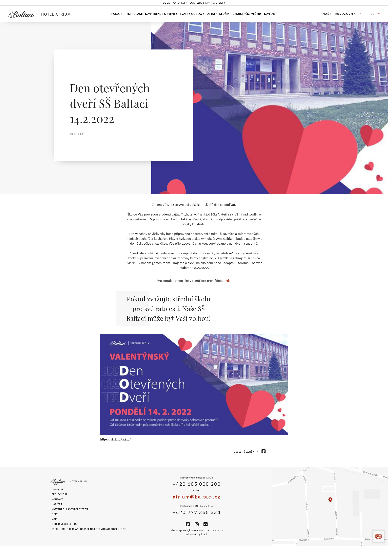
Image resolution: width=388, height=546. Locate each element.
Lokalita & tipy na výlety (207, 2)
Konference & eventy (161, 14)
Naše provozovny (339, 14)
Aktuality (180, 2)
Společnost (59, 494)
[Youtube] (205, 524)
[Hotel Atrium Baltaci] (43, 14)
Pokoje (116, 14)
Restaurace (134, 14)
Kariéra (57, 504)
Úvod (166, 2)
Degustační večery (247, 14)
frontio (204, 534)
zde (228, 281)
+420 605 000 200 (197, 484)
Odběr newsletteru (64, 523)
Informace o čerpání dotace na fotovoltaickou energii (89, 528)
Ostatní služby (218, 14)
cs (372, 14)
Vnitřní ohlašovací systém (70, 509)
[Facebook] (188, 524)
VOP (54, 519)
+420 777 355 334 (197, 512)
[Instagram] (197, 524)
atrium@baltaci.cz (196, 496)
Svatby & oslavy (192, 14)
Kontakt (270, 14)
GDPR (55, 513)
